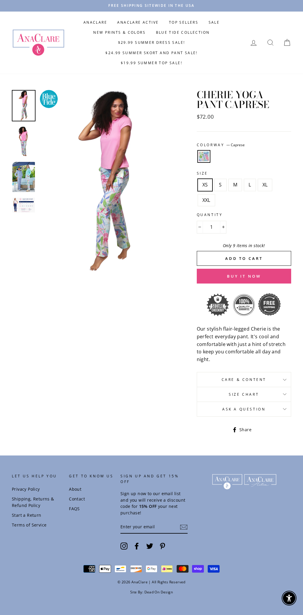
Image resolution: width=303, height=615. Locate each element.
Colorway (221, 144)
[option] (151, 6)
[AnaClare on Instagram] (124, 546)
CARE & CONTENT (244, 379)
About (75, 489)
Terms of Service (29, 525)
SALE (214, 22)
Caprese (204, 156)
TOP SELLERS (183, 22)
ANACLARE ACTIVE (138, 22)
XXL (206, 200)
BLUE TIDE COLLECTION (183, 32)
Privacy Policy (26, 489)
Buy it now (244, 276)
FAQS (74, 508)
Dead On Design (158, 592)
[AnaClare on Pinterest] (162, 546)
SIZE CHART (244, 394)
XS (205, 184)
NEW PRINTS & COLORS (119, 32)
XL (265, 184)
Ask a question (243, 409)
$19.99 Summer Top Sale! (151, 62)
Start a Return (26, 515)
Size (202, 173)
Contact (77, 499)
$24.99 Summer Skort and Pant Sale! (151, 52)
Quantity (210, 214)
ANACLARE (95, 22)
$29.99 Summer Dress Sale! (151, 42)
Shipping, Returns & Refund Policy (33, 502)
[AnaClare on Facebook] (136, 546)
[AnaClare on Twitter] (149, 546)
